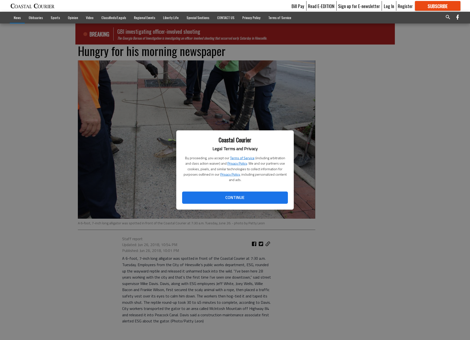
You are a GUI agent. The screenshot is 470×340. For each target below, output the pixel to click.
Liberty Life (171, 17)
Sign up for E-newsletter (359, 6)
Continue (234, 197)
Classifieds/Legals (113, 17)
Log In (389, 6)
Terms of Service (242, 157)
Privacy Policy (237, 163)
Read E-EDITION (321, 6)
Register (405, 6)
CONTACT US (226, 17)
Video (90, 17)
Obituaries (36, 17)
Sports (55, 17)
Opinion (73, 17)
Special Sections (198, 17)
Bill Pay (298, 6)
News (17, 17)
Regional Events (144, 17)
